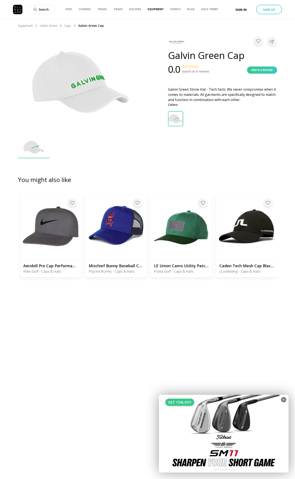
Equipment (25, 26)
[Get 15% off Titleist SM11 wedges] (224, 434)
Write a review (262, 70)
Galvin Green (48, 26)
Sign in (241, 10)
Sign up (269, 10)
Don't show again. (225, 469)
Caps (67, 26)
